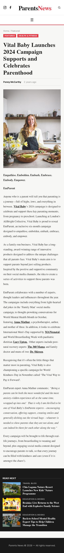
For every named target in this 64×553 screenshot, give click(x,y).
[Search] (59, 8)
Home (6, 31)
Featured (15, 31)
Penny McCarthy (12, 82)
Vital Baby (20, 206)
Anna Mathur (22, 322)
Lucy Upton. (20, 342)
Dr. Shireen (36, 352)
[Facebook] (10, 8)
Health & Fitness (28, 36)
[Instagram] (5, 8)
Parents (35, 7)
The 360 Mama (36, 347)
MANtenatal (52, 332)
